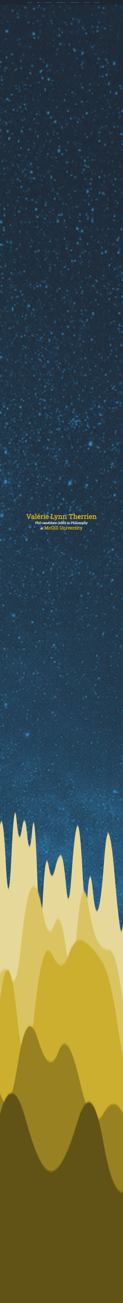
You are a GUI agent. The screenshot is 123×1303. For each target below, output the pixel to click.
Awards (86, 2)
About (38, 2)
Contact (96, 2)
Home (29, 2)
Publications (61, 2)
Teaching (48, 2)
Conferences (74, 2)
